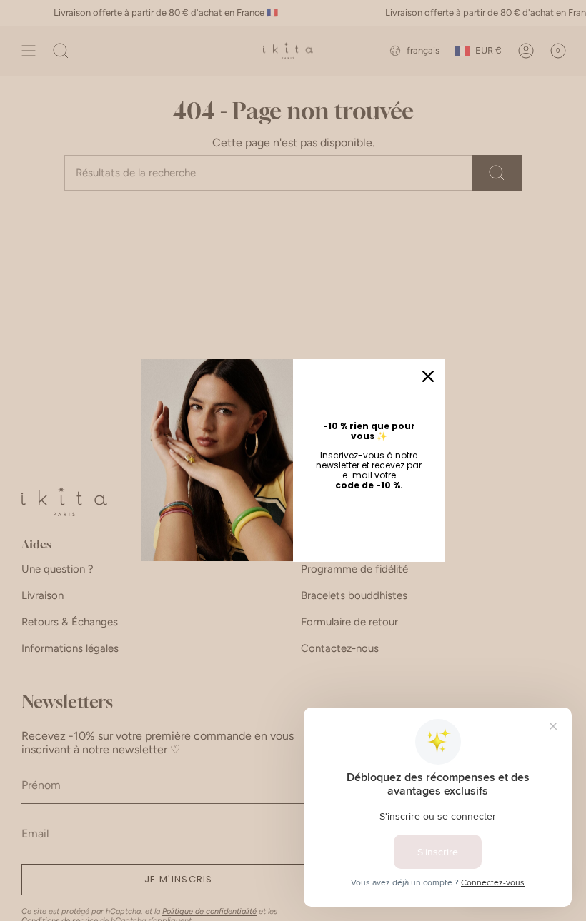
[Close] (428, 376)
